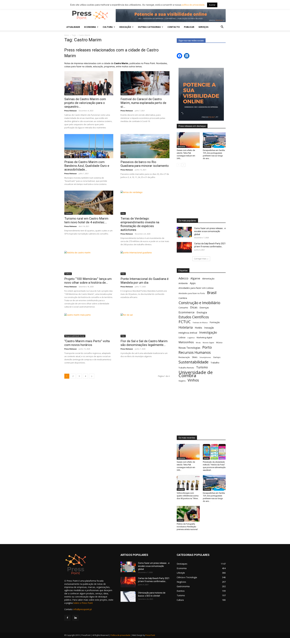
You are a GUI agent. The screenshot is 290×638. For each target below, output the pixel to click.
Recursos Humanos (195, 352)
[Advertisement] (201, 193)
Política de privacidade (120, 635)
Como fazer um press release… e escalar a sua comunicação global (210, 231)
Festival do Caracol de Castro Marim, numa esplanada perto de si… (143, 102)
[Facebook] (67, 618)
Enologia (202, 312)
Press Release (70, 110)
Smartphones (205, 357)
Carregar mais (200, 258)
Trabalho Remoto (186, 367)
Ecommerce (187, 312)
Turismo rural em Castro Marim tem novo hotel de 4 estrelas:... (86, 220)
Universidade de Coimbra (196, 374)
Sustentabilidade (193, 362)
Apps (193, 283)
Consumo (183, 307)
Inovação (209, 327)
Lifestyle (181, 489)
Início (66, 35)
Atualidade (73, 26)
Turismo (68, 213)
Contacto (174, 26)
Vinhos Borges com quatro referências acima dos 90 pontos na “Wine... (188, 496)
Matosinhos (186, 342)
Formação (215, 322)
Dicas (193, 307)
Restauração (184, 357)
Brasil (211, 292)
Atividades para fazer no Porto (192, 293)
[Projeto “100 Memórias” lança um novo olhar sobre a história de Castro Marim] (88, 263)
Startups (217, 357)
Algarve (195, 278)
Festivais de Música (200, 322)
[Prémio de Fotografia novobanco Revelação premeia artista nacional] (188, 514)
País (123, 157)
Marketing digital (204, 337)
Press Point (150, 635)
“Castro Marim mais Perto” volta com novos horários (87, 343)
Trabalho (215, 362)
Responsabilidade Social (74, 336)
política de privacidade (193, 4)
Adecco (183, 278)
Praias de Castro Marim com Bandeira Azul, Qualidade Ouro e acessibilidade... (86, 165)
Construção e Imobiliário (199, 302)
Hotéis (198, 327)
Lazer (67, 157)
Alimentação (208, 278)
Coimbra (183, 298)
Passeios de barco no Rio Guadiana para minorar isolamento (145, 164)
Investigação (208, 332)
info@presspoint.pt (82, 609)
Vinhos (193, 380)
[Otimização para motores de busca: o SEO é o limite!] (128, 596)
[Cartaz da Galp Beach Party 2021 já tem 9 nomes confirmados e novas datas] (184, 247)
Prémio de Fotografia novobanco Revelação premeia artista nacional (187, 526)
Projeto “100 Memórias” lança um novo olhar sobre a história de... (88, 280)
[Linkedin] (75, 618)
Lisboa (182, 337)
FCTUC (185, 321)
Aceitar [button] (212, 5)
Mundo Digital (208, 342)
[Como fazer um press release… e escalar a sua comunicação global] (184, 232)
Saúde (206, 458)
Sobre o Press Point (83, 603)
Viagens (182, 381)
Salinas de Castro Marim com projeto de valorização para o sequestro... (85, 102)
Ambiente (69, 94)
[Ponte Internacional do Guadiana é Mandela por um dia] (145, 263)
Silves (194, 357)
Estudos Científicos (194, 317)
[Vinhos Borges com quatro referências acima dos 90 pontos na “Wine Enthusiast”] (188, 483)
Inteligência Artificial (188, 332)
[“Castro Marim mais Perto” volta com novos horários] (88, 325)
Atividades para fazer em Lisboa (196, 287)
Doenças (204, 307)
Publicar (189, 26)
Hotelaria (186, 327)
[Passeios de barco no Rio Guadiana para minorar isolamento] (145, 146)
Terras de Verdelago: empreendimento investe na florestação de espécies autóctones (140, 224)
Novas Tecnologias (189, 347)
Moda (198, 342)
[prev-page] (178, 165)
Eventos (124, 94)
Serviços (203, 26)
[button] (222, 27)
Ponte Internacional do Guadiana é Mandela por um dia (145, 280)
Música (219, 342)
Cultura (68, 274)
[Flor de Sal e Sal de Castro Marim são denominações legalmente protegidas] (145, 325)
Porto (207, 347)
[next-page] (91, 376)
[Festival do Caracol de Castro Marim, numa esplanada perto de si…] (145, 83)
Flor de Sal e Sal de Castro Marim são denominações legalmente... (144, 343)
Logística (191, 337)
